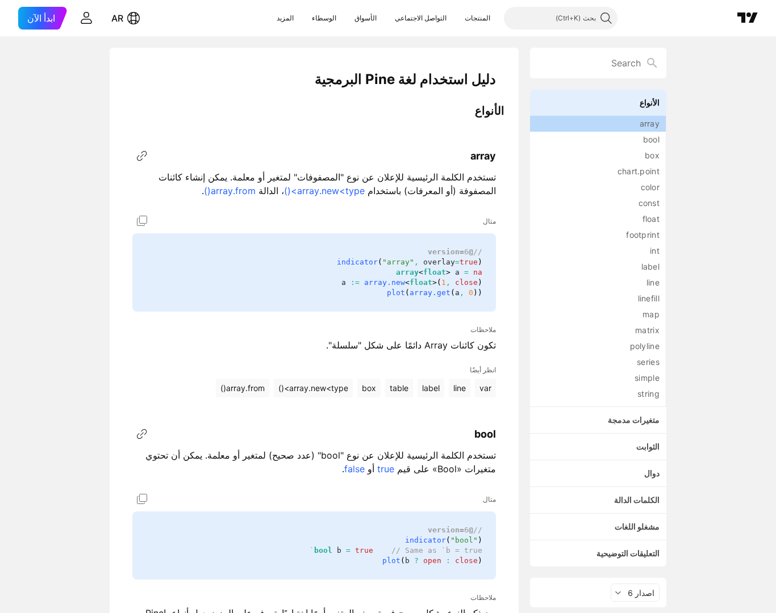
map (651, 314)
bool (651, 139)
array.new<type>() (324, 190)
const (649, 203)
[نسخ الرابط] (142, 156)
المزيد (285, 18)
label (650, 266)
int (655, 250)
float (651, 219)
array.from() (230, 190)
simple (647, 378)
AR (117, 18)
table (399, 388)
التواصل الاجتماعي (421, 18)
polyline (645, 346)
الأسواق (365, 18)
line (653, 282)
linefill (649, 298)
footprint (643, 235)
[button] (456, 18)
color (650, 187)
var (485, 388)
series (648, 362)
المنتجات (477, 18)
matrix (647, 330)
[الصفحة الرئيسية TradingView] (747, 18)
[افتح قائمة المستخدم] (86, 18)
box (652, 155)
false (354, 469)
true (385, 469)
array (650, 123)
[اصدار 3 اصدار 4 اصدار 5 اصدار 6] (635, 592)
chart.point (639, 171)
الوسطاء (324, 18)
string (648, 393)
